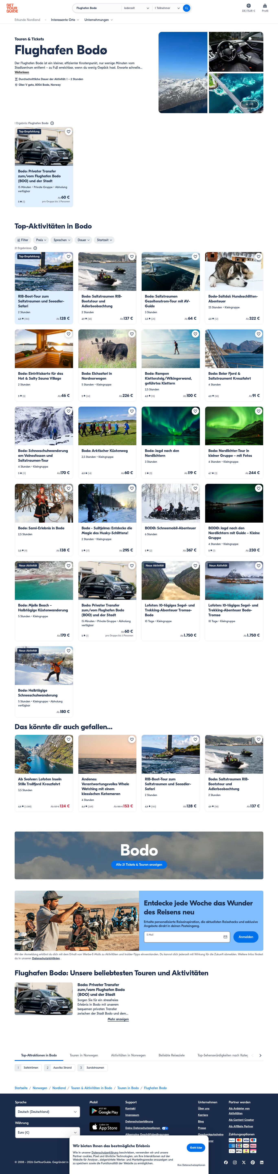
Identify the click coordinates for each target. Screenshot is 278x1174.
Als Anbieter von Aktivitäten (239, 1111)
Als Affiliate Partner (241, 1126)
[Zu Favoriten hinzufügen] (68, 131)
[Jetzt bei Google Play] (105, 1111)
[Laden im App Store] (105, 1127)
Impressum (132, 1115)
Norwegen (40, 1088)
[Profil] (265, 5)
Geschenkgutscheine (210, 1134)
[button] (44, 167)
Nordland (59, 1088)
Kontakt (130, 1108)
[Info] (52, 123)
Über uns (203, 1108)
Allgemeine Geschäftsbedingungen (147, 1134)
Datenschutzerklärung (139, 1121)
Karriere (203, 1115)
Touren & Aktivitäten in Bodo (91, 1088)
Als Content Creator (241, 1120)
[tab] (39, 1055)
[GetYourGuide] (12, 8)
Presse (202, 1128)
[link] (44, 167)
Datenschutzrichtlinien (46, 958)
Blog (201, 1121)
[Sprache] (248, 5)
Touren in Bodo (128, 1088)
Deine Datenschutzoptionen (143, 1128)
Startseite (21, 1088)
